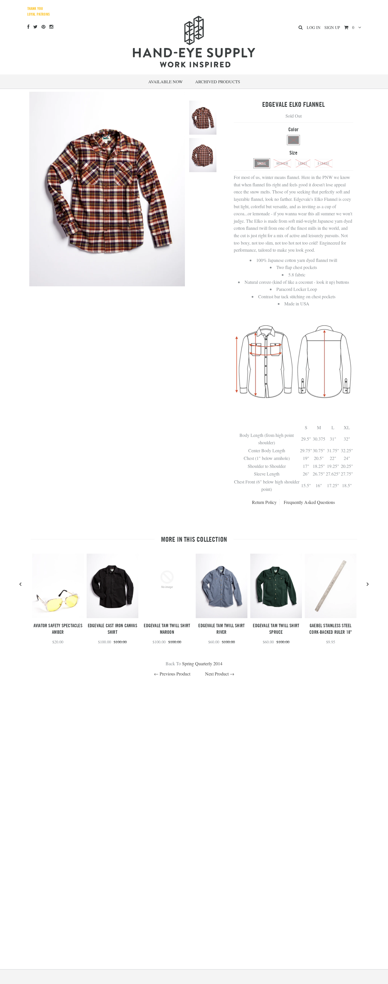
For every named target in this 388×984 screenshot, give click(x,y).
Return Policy (264, 502)
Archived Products (217, 81)
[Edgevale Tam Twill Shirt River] (221, 616)
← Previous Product (172, 674)
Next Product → (219, 674)
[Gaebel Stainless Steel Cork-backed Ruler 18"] (330, 616)
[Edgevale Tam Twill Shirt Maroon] (167, 603)
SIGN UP (332, 27)
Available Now (165, 81)
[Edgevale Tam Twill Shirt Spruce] (276, 616)
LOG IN (313, 27)
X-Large (323, 163)
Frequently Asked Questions (309, 502)
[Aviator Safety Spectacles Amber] (58, 616)
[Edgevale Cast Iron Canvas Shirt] (112, 616)
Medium (282, 163)
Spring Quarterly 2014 (202, 663)
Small (261, 163)
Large (302, 163)
